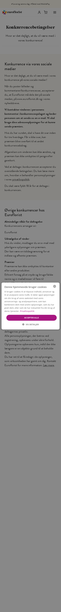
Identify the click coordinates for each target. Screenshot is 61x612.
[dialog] (31, 306)
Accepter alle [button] (31, 317)
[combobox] (54, 286)
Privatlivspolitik (27, 311)
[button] (30, 324)
